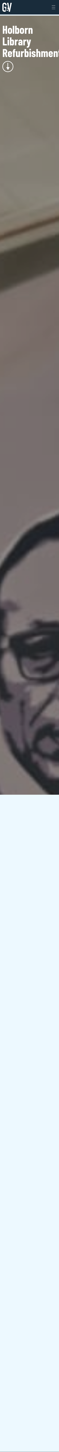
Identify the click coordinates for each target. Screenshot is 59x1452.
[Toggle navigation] (53, 7)
